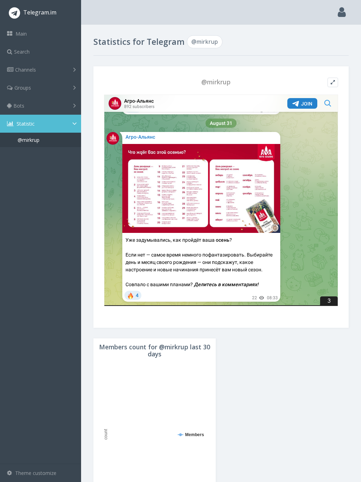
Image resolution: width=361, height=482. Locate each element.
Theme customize (35, 473)
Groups (22, 87)
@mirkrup (28, 140)
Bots (18, 105)
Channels (25, 69)
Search (22, 51)
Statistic (25, 123)
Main (20, 33)
